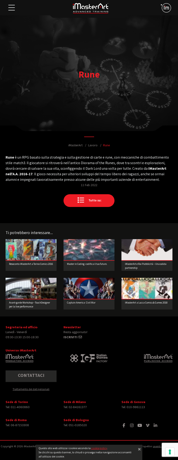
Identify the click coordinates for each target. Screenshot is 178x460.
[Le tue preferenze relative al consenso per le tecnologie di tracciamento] (169, 451)
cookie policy (99, 448)
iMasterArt (75, 145)
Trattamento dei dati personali (31, 389)
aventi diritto (161, 446)
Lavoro (93, 145)
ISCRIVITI (71, 337)
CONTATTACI (31, 375)
